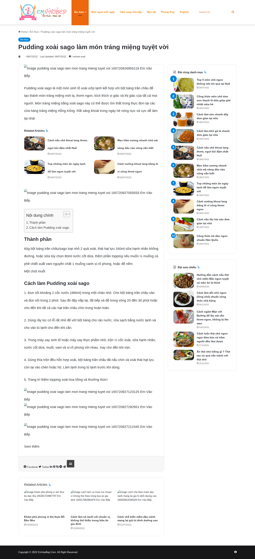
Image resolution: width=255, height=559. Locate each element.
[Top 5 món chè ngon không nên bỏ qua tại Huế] (183, 85)
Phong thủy (168, 12)
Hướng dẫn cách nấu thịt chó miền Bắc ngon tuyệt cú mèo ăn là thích (213, 278)
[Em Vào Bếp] (42, 12)
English (184, 12)
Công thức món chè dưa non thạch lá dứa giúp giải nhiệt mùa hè (214, 100)
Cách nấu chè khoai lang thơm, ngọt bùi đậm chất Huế (212, 151)
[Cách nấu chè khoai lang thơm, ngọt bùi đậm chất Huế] (34, 143)
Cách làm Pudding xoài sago (49, 227)
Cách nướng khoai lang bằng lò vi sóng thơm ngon (212, 205)
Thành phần (37, 222)
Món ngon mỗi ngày (103, 12)
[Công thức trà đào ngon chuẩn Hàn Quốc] (183, 241)
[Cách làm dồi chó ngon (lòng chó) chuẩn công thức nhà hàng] (183, 299)
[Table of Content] (66, 214)
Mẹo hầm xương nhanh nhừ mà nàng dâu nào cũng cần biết (212, 169)
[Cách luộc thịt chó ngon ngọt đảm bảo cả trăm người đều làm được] (183, 339)
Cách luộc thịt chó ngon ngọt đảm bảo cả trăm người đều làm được (212, 337)
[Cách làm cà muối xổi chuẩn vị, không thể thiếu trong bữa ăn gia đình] (91, 501)
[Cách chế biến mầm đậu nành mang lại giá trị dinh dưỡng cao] (137, 501)
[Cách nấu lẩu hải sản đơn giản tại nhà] (183, 224)
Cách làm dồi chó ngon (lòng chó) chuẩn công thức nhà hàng (211, 296)
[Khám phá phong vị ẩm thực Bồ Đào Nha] (44, 501)
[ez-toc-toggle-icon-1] (65, 214)
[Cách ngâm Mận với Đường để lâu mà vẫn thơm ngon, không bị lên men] (183, 317)
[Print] (70, 463)
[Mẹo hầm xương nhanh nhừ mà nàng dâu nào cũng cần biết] (104, 143)
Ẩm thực (79, 12)
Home (24, 31)
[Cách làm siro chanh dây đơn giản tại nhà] (183, 119)
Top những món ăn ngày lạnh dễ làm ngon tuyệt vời (212, 187)
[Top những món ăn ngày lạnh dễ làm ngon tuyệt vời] (34, 167)
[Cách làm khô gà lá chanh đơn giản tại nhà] (183, 136)
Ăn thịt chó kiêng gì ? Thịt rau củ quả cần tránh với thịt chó (213, 355)
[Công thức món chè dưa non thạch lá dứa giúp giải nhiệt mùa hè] (183, 102)
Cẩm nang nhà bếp (131, 12)
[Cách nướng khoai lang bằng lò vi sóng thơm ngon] (104, 167)
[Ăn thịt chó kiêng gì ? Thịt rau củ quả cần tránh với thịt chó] (183, 355)
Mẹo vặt (151, 12)
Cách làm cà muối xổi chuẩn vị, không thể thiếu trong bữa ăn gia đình (91, 520)
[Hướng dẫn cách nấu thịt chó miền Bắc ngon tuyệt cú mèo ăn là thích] (183, 280)
